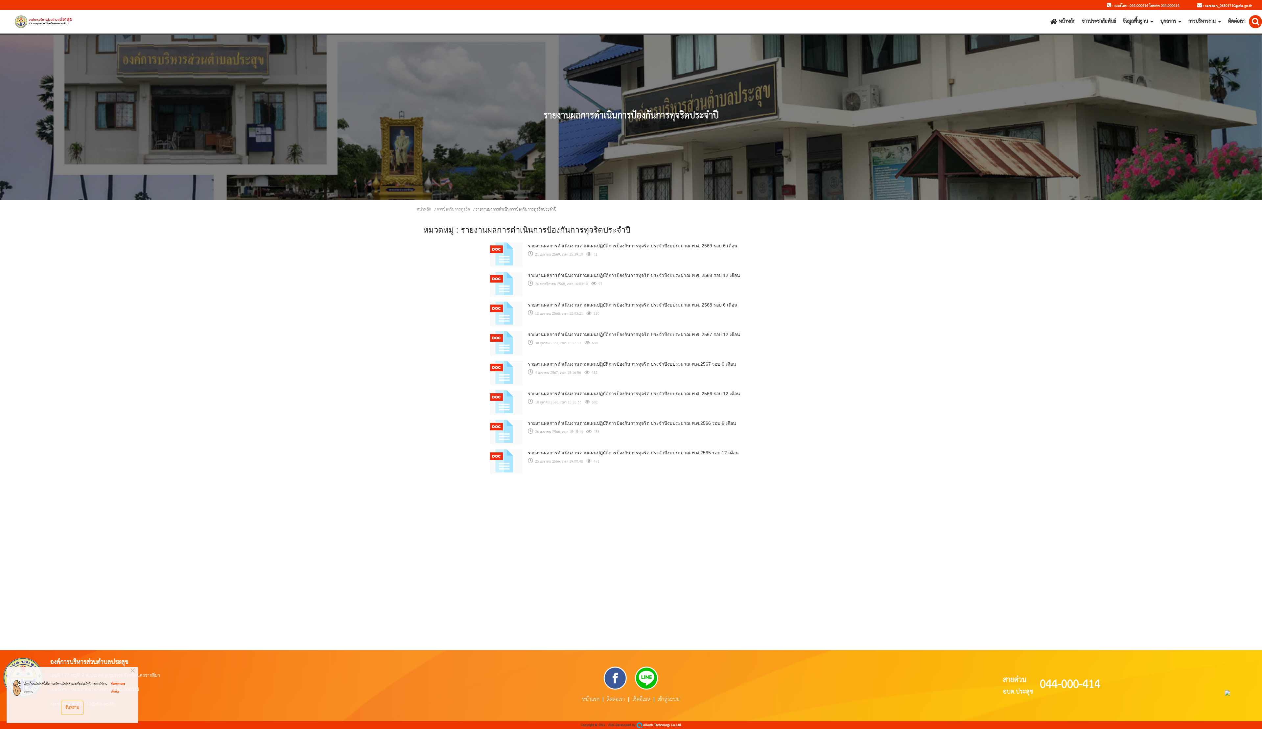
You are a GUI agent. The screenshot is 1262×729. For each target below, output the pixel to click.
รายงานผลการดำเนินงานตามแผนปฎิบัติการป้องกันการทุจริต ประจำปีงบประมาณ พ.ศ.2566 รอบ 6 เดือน (632, 423)
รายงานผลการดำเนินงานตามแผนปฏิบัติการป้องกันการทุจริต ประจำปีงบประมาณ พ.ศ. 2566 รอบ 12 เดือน (634, 393)
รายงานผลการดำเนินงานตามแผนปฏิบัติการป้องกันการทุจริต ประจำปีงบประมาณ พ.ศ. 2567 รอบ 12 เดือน (634, 334)
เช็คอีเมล (641, 699)
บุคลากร (1168, 21)
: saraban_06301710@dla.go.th (1227, 6)
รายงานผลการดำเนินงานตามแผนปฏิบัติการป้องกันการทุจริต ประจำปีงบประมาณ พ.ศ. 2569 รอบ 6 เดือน (632, 245)
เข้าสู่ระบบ (669, 699)
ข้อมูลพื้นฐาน (1135, 21)
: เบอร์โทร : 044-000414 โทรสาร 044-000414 (1145, 6)
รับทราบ (72, 707)
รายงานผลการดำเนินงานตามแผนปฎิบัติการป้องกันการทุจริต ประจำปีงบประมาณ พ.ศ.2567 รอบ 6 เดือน (632, 364)
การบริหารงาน (1202, 21)
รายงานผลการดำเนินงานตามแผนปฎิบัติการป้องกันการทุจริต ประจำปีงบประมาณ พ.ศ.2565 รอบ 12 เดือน (633, 452)
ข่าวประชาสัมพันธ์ (1099, 21)
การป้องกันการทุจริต (453, 209)
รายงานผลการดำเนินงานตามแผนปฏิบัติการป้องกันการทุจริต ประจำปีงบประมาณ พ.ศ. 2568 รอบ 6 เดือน (632, 305)
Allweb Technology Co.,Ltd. (662, 725)
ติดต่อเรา (1237, 21)
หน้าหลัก (1067, 21)
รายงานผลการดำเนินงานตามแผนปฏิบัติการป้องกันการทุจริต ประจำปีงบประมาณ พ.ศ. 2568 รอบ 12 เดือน (634, 275)
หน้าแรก (590, 699)
